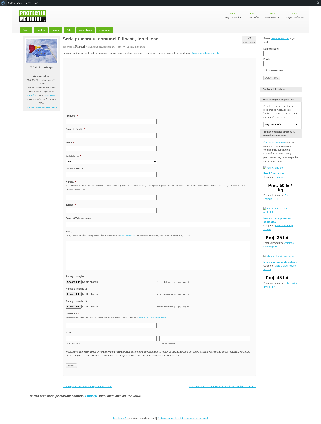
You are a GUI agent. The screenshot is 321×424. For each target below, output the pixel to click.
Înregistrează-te (121, 418)
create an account (280, 38)
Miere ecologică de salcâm (280, 261)
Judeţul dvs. (73, 156)
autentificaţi (32, 95)
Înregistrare (104, 30)
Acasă (26, 30)
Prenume (72, 116)
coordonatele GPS (128, 235)
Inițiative (40, 30)
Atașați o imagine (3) (76, 301)
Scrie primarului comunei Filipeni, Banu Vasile (87, 386)
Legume (279, 177)
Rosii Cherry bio (273, 173)
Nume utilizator (271, 49)
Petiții (69, 30)
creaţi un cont (50, 95)
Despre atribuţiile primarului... (206, 53)
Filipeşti (91, 396)
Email (70, 142)
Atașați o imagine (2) (76, 289)
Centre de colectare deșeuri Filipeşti (41, 107)
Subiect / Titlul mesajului (80, 218)
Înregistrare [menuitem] (32, 2)
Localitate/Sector (76, 168)
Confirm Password (168, 343)
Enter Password (73, 343)
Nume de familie (75, 129)
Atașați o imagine (75, 276)
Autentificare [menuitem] (15, 2)
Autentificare (85, 30)
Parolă (266, 59)
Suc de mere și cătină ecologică (277, 219)
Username (72, 313)
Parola (70, 332)
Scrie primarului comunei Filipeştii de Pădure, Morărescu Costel (222, 386)
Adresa (71, 182)
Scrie (232, 15)
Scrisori (55, 30)
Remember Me (275, 70)
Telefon (71, 204)
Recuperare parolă (158, 317)
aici (185, 235)
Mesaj (70, 231)
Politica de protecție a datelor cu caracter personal (182, 418)
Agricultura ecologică (274, 142)
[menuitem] (3, 3)
